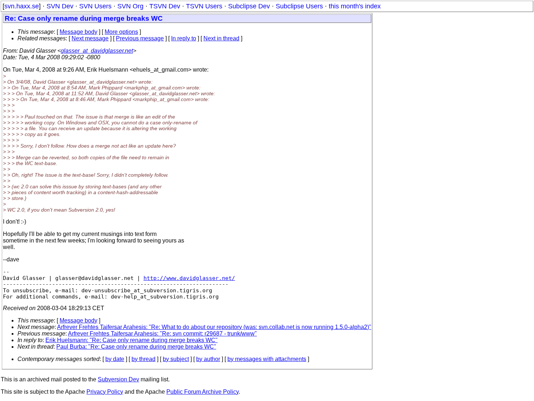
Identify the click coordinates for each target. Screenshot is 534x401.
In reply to (183, 38)
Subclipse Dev (249, 6)
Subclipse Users (299, 6)
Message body (78, 32)
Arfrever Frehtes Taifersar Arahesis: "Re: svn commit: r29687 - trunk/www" (162, 333)
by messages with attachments (266, 359)
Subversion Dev (118, 379)
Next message (90, 38)
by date (114, 359)
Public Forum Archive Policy (202, 392)
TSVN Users (204, 6)
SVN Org (130, 6)
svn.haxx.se (21, 6)
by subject (176, 359)
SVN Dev (59, 6)
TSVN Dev (164, 6)
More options (121, 32)
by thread (143, 359)
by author (208, 359)
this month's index (355, 6)
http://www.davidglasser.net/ (189, 278)
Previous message (140, 38)
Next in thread (221, 38)
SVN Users (95, 6)
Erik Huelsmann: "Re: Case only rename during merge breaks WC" (131, 340)
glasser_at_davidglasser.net (97, 51)
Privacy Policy (104, 392)
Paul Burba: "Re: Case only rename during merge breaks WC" (136, 347)
